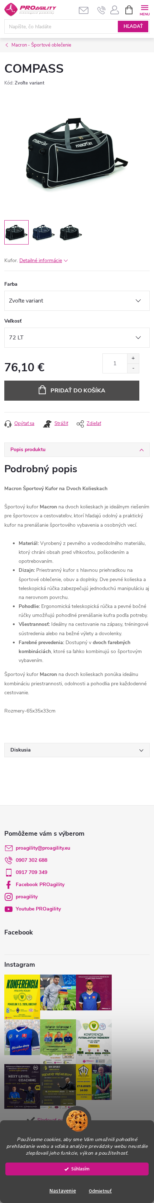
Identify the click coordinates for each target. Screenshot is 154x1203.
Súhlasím (80, 1168)
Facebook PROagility (40, 884)
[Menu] (144, 9)
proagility (27, 896)
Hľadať (133, 26)
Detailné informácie (40, 260)
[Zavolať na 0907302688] (101, 10)
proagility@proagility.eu (43, 848)
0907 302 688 (31, 860)
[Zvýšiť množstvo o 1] (133, 358)
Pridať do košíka (77, 391)
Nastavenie (62, 1191)
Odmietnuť (100, 1191)
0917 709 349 (31, 872)
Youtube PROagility (38, 908)
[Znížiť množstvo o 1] (133, 368)
